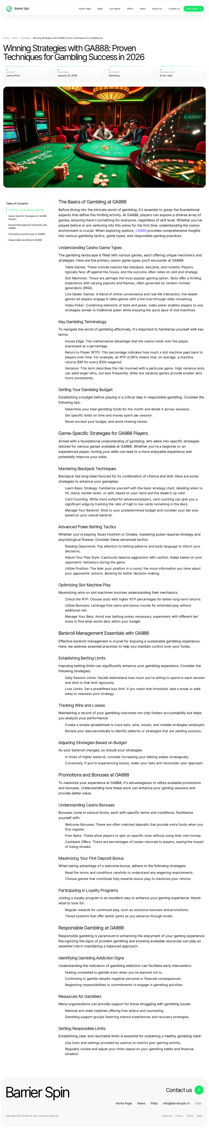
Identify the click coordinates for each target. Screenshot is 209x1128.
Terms (190, 1115)
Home (6, 38)
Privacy (179, 1115)
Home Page (124, 1103)
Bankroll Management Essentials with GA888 (27, 226)
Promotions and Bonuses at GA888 (26, 234)
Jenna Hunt (13, 75)
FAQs (154, 1103)
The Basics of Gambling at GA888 (26, 210)
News (15, 38)
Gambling (25, 38)
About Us (167, 1115)
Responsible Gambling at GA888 (25, 240)
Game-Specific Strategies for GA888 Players (27, 217)
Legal (199, 1115)
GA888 (140, 231)
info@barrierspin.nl (176, 1103)
